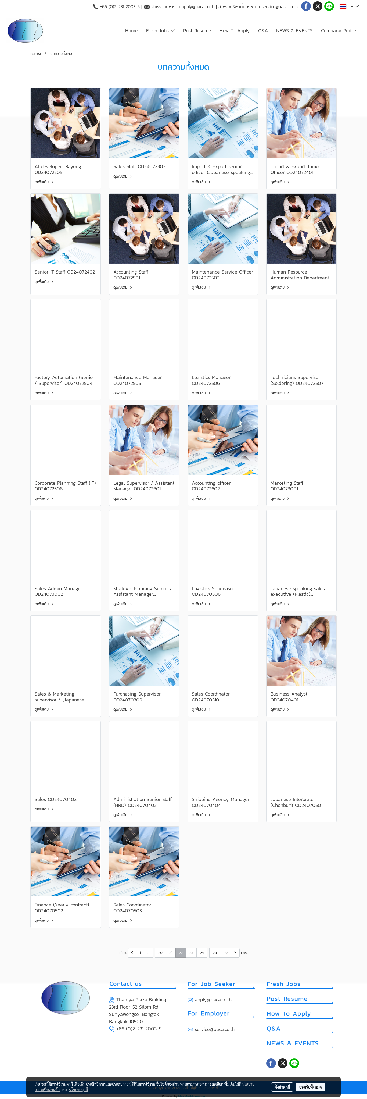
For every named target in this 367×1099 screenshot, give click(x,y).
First (123, 953)
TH (350, 6)
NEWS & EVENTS (294, 30)
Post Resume (197, 30)
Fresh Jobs (158, 30)
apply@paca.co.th (198, 6)
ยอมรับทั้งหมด (310, 1086)
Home (131, 30)
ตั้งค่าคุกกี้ (282, 1086)
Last (244, 953)
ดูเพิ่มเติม (42, 182)
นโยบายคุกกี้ (78, 1089)
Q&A (263, 30)
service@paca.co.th (280, 6)
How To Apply (235, 30)
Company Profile (338, 30)
